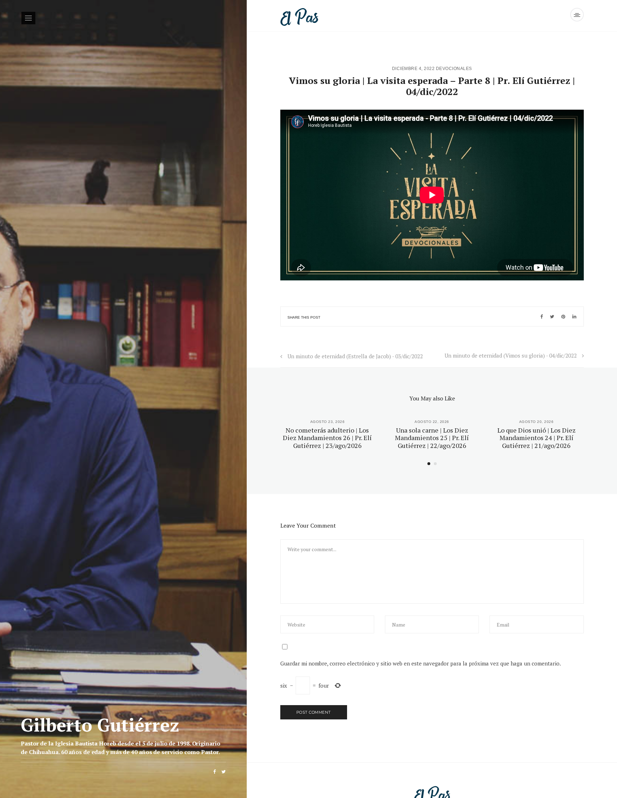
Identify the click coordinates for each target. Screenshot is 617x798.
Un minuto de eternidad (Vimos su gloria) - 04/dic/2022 (511, 355)
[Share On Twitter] (552, 316)
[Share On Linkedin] (574, 316)
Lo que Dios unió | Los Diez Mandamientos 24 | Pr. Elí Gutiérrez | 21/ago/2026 (536, 438)
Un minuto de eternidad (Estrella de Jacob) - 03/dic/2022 (355, 356)
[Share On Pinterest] (563, 316)
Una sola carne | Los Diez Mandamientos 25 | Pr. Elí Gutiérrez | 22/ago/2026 (432, 438)
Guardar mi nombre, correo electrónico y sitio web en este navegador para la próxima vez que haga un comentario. (420, 663)
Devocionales (454, 68)
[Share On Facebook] (541, 316)
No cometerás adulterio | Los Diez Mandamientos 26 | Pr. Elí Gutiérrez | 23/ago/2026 (327, 438)
